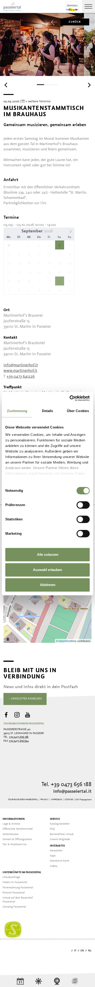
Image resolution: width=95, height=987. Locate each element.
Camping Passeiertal (14, 906)
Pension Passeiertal (14, 892)
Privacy (44, 800)
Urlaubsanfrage (11, 877)
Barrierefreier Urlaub (62, 834)
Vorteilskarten (10, 834)
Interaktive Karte (59, 860)
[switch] (83, 505)
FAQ (52, 829)
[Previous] (6, 85)
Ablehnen (47, 585)
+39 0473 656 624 (19, 741)
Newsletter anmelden (26, 698)
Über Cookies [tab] (78, 411)
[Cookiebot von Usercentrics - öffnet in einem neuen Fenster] (69, 398)
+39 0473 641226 (20, 376)
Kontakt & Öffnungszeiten (17, 839)
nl (90, 950)
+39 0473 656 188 (18, 737)
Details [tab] (47, 411)
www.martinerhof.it (20, 371)
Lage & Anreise (11, 824)
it (75, 950)
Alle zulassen (47, 554)
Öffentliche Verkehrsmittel (18, 829)
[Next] (89, 85)
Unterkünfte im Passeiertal (22, 872)
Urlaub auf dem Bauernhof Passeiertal (18, 899)
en (82, 950)
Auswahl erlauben (47, 570)
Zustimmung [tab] (17, 411)
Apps (53, 855)
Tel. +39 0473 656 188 (67, 784)
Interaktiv (57, 845)
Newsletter (56, 850)
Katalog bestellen (60, 824)
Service (55, 819)
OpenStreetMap (68, 641)
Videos (53, 866)
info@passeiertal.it (72, 791)
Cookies (69, 800)
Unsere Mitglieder (60, 839)
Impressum (56, 800)
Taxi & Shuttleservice (15, 844)
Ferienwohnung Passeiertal (18, 887)
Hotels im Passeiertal (15, 882)
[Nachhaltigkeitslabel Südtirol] (12, 929)
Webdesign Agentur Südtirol (9, 951)
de (68, 950)
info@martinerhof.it (20, 365)
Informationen (14, 819)
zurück (74, 22)
